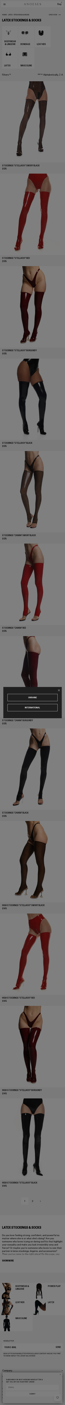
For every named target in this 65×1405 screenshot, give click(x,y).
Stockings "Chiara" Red (14, 628)
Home (4, 15)
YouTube (6, 1398)
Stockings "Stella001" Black (17, 443)
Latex (10, 15)
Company (7, 1370)
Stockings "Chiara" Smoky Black (19, 535)
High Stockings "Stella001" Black (19, 1182)
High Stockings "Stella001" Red (18, 998)
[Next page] (40, 1201)
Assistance (8, 1376)
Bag (59, 4)
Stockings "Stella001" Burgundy (19, 350)
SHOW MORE (8, 1261)
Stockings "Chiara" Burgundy (17, 720)
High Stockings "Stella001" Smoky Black (23, 905)
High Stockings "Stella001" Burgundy (22, 1090)
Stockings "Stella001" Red (16, 258)
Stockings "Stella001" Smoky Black (21, 165)
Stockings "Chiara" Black (15, 812)
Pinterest (6, 1395)
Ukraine (32, 697)
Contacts (7, 1381)
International (32, 707)
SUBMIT (32, 1394)
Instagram (6, 1388)
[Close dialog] (60, 1374)
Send (58, 1347)
